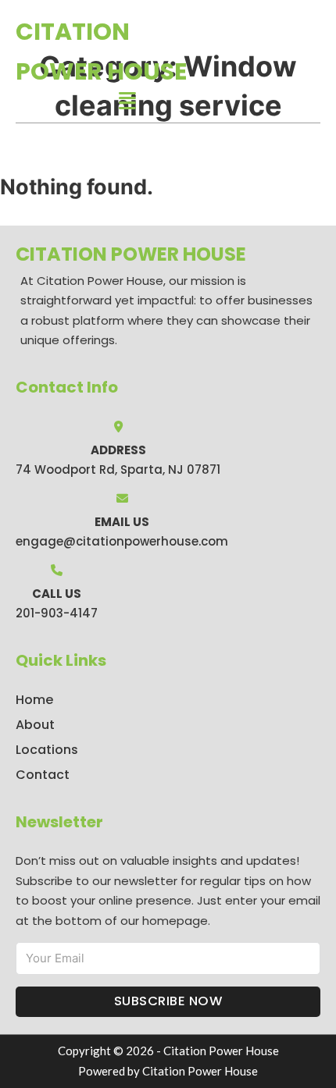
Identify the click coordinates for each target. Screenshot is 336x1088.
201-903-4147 (57, 613)
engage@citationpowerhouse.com (122, 541)
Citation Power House (101, 51)
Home (34, 700)
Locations (47, 750)
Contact (43, 775)
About (35, 725)
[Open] (127, 101)
